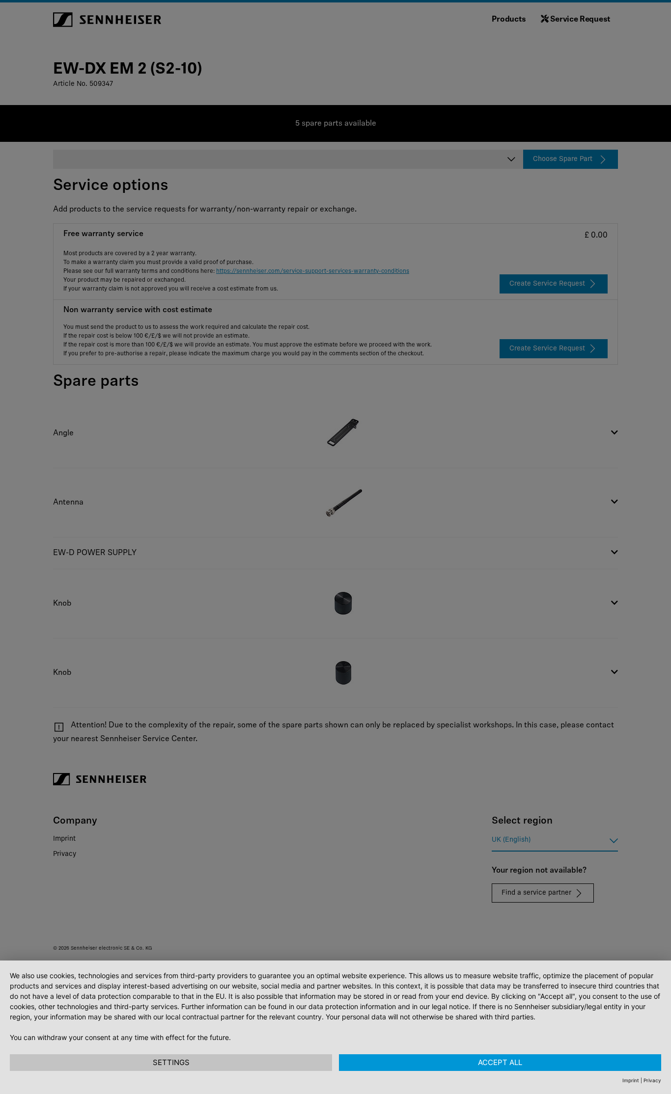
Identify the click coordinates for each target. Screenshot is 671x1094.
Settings (171, 1062)
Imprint (630, 1080)
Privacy (652, 1080)
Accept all (500, 1062)
